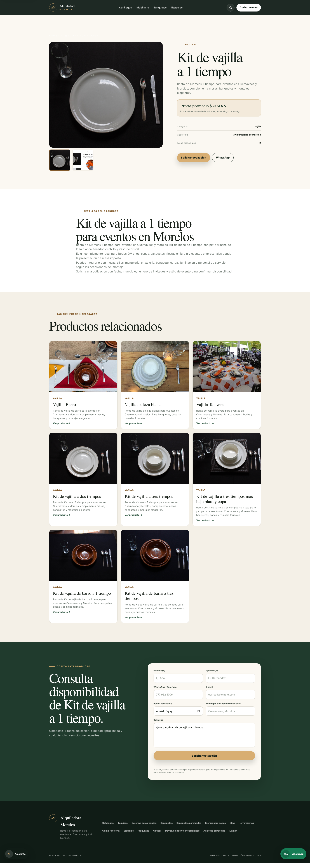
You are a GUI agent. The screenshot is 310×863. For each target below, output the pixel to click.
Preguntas (143, 830)
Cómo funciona (110, 830)
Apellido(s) (212, 670)
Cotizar (157, 830)
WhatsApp (223, 157)
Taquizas (123, 823)
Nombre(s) (159, 670)
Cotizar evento (249, 7)
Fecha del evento (163, 703)
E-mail (209, 687)
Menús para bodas (215, 823)
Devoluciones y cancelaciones (182, 830)
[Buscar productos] (230, 8)
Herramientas (246, 823)
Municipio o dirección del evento (223, 703)
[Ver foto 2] (82, 160)
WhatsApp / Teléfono (165, 687)
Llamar (233, 830)
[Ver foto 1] (59, 160)
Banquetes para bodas (189, 823)
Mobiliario (143, 7)
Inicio (52, 35)
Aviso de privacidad (175, 772)
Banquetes (160, 7)
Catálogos (125, 7)
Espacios (177, 7)
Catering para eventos (143, 823)
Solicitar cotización (193, 157)
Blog (232, 823)
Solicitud (158, 720)
